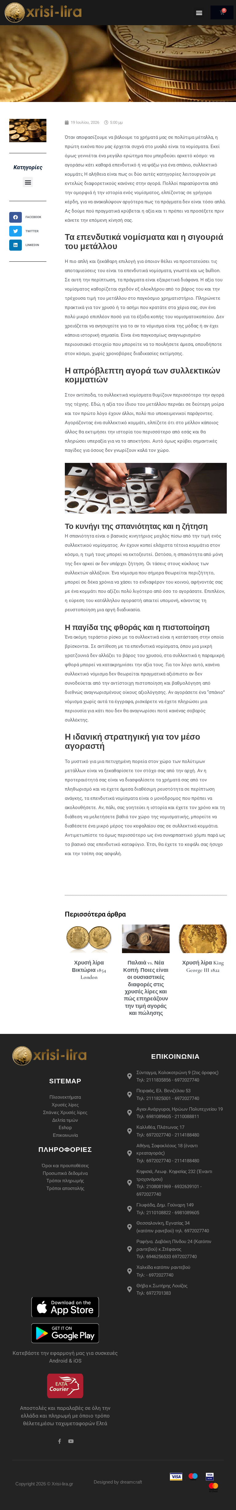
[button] (199, 12)
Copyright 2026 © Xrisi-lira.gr (44, 1483)
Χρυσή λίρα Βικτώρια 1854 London (89, 969)
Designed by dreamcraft (118, 1482)
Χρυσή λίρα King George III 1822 (203, 966)
